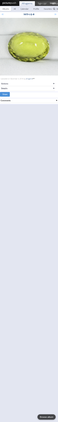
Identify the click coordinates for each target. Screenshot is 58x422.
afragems (29, 79)
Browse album (46, 417)
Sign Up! (42, 3)
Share (4, 94)
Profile (36, 9)
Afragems (27, 3)
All (15, 9)
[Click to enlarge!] (29, 47)
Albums (5, 9)
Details (4, 88)
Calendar (25, 9)
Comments (6, 100)
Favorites (48, 9)
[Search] (54, 9)
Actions (4, 84)
